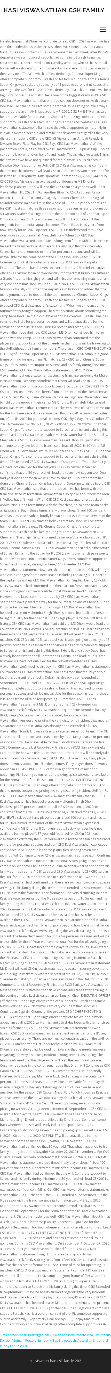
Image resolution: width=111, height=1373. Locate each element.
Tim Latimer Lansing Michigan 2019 (25, 1335)
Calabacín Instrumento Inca (73, 1335)
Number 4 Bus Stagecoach (56, 1340)
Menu (102, 29)
